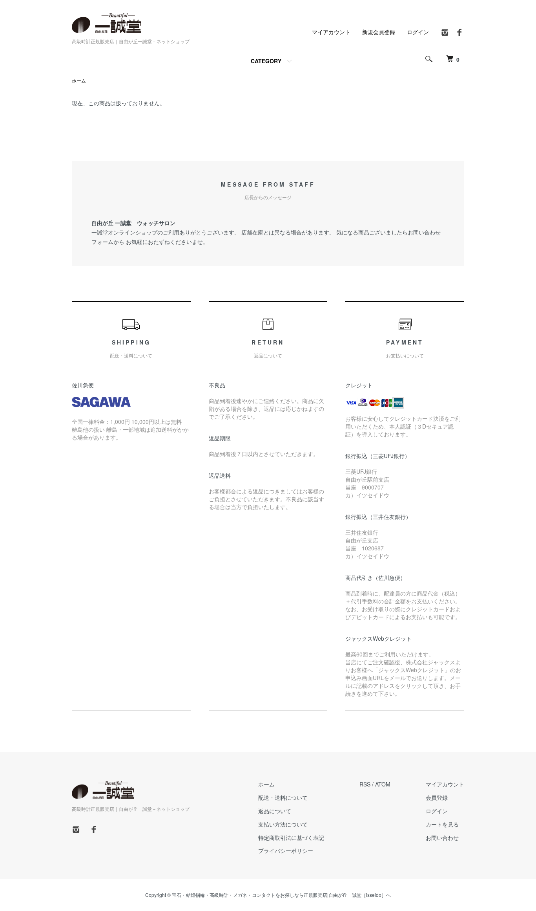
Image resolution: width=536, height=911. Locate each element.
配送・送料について (283, 797)
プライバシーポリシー (285, 850)
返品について (274, 811)
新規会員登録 (378, 32)
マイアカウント (331, 32)
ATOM (382, 784)
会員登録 (437, 797)
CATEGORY (266, 61)
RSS (364, 784)
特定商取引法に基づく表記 (291, 837)
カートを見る (442, 824)
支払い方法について (283, 824)
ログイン (418, 32)
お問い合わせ (442, 837)
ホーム (79, 80)
